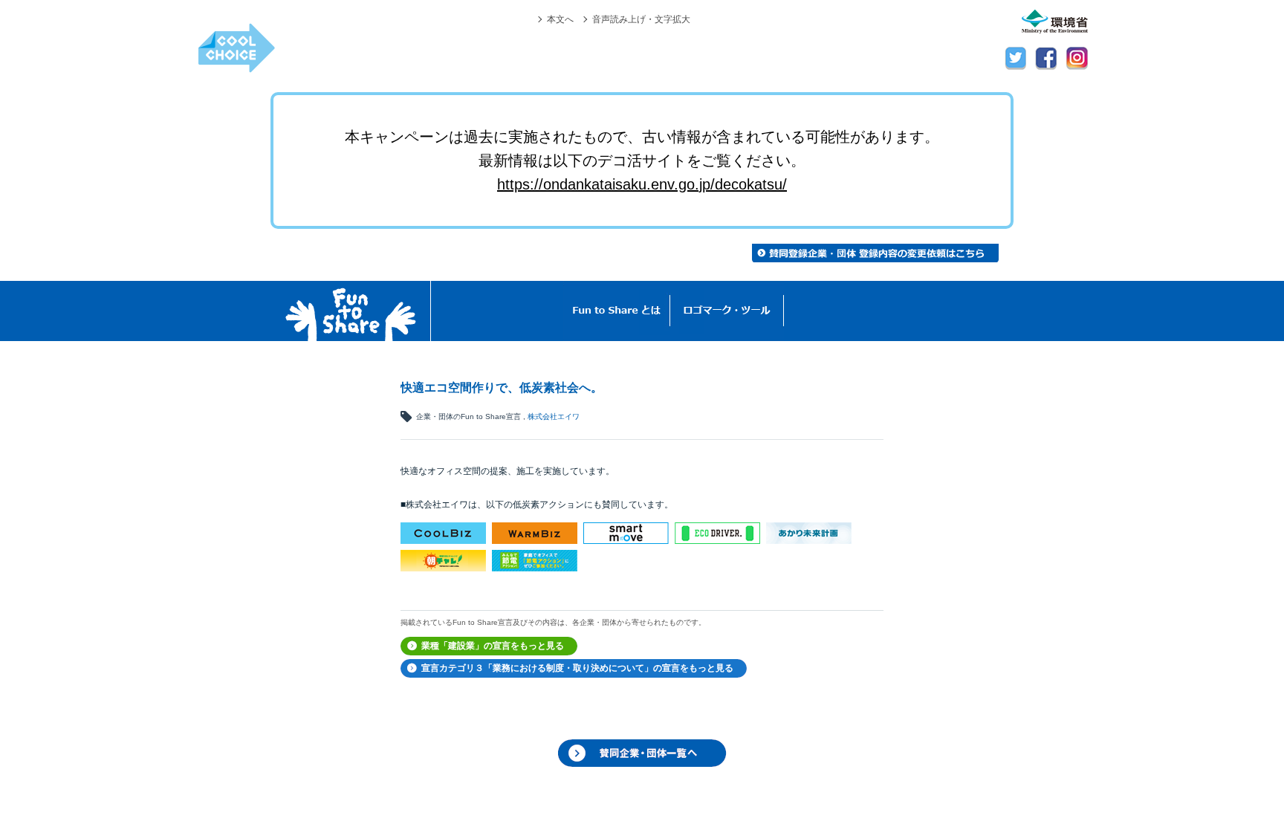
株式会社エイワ (554, 416)
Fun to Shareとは (616, 311)
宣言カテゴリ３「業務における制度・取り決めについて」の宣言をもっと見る (577, 668)
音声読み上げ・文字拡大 (641, 19)
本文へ (560, 19)
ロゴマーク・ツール (727, 311)
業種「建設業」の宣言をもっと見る (492, 646)
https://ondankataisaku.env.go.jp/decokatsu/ (642, 184)
